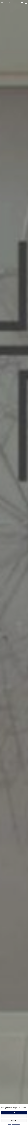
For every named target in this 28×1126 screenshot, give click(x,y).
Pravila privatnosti (16, 1124)
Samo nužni (14, 1117)
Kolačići (9, 1124)
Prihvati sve (14, 1113)
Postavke (14, 1121)
